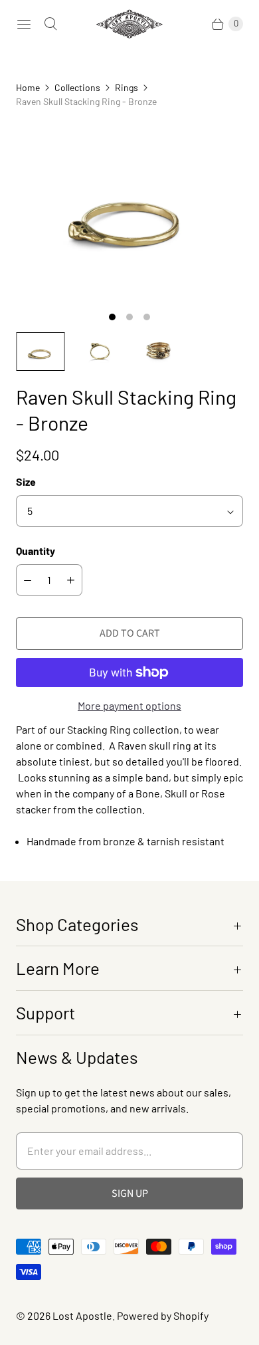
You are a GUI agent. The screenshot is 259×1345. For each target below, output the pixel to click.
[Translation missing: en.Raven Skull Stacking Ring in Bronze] (40, 351)
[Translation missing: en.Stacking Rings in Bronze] (159, 351)
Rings (126, 87)
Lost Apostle (82, 1315)
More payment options (129, 705)
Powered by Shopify (163, 1315)
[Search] (50, 24)
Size (26, 481)
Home (28, 87)
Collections (77, 87)
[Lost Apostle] (129, 24)
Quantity (35, 550)
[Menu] (24, 24)
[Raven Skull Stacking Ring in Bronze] (129, 212)
